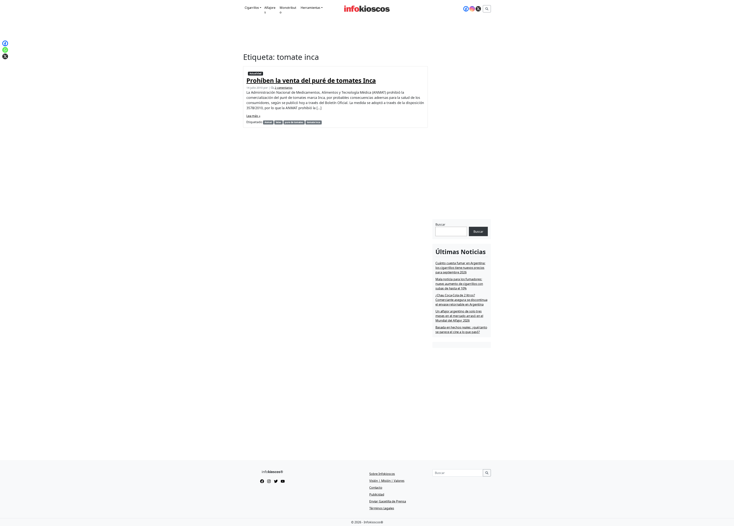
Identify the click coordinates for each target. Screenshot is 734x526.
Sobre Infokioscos (382, 474)
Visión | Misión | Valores (386, 481)
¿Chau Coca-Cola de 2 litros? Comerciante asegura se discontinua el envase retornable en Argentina (461, 299)
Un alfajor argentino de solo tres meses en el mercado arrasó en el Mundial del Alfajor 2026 (459, 316)
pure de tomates (294, 122)
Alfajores (269, 10)
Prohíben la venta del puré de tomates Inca (311, 80)
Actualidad (255, 73)
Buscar (440, 224)
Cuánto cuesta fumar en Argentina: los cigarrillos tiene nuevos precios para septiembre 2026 (460, 267)
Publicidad (376, 494)
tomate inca (313, 122)
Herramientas (310, 8)
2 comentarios (283, 87)
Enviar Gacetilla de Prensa (387, 501)
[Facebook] (466, 8)
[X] (478, 8)
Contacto (375, 487)
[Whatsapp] (5, 50)
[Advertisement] (461, 194)
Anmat (268, 122)
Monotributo (288, 10)
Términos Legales (381, 508)
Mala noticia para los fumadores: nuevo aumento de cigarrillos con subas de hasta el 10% (459, 283)
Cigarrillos (252, 8)
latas (278, 122)
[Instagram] (472, 8)
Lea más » (253, 116)
